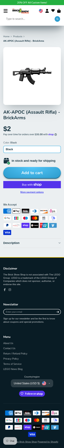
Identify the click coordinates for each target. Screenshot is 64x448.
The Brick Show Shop (26, 441)
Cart (59, 11)
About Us (8, 343)
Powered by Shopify (48, 441)
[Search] (57, 19)
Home (6, 36)
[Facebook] (4, 289)
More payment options (32, 192)
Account (47, 11)
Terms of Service (12, 364)
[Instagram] (9, 289)
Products (17, 36)
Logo (20, 10)
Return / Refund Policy (15, 353)
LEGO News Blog (12, 369)
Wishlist (53, 11)
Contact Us (9, 348)
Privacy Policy (11, 358)
